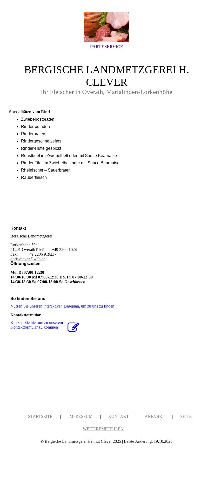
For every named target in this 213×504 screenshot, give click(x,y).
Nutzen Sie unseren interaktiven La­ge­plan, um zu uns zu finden (62, 306)
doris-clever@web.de (27, 259)
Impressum (80, 416)
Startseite (40, 416)
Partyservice (106, 46)
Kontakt (118, 416)
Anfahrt (154, 416)
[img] (106, 27)
